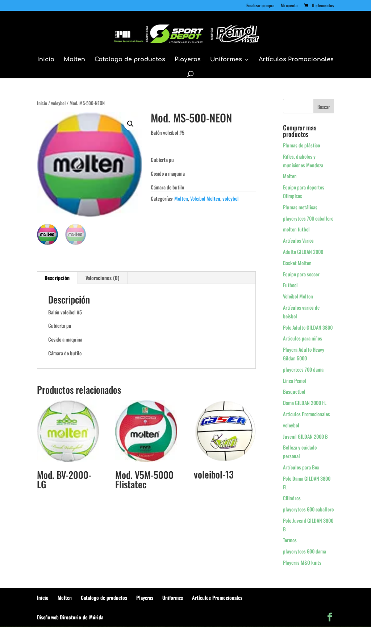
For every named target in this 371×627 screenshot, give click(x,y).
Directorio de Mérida (81, 617)
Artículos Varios (298, 240)
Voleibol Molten (205, 198)
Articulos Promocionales (306, 414)
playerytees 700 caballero (308, 218)
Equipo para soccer (301, 274)
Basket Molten (297, 263)
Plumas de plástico (301, 145)
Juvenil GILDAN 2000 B (305, 436)
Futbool (290, 285)
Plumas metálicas (300, 207)
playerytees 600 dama (304, 551)
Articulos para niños (302, 338)
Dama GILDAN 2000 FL (304, 402)
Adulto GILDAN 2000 (303, 251)
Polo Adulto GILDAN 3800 (308, 327)
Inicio (45, 60)
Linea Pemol (294, 380)
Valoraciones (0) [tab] (103, 277)
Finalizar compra (260, 5)
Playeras (188, 60)
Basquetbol (294, 391)
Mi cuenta (289, 5)
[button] (130, 123)
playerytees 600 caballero (308, 509)
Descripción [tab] (57, 277)
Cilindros (292, 498)
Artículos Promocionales (296, 60)
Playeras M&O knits (302, 562)
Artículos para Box (301, 467)
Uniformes (226, 60)
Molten (74, 60)
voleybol (58, 103)
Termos (290, 540)
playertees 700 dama (303, 369)
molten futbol (296, 229)
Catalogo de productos (130, 60)
